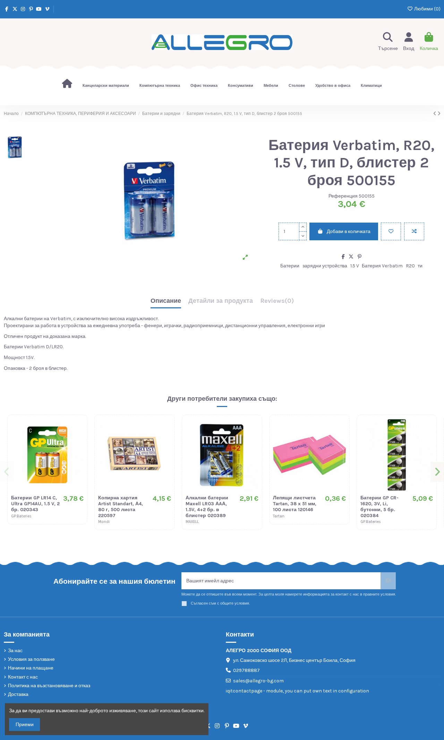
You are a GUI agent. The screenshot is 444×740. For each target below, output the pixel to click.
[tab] (277, 303)
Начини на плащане (30, 668)
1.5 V (354, 266)
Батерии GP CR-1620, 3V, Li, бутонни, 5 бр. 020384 (379, 506)
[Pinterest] (359, 257)
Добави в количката (348, 231)
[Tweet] (351, 257)
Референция (343, 196)
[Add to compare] (414, 231)
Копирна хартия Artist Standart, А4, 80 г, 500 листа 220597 (120, 506)
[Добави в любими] (391, 231)
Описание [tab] (166, 301)
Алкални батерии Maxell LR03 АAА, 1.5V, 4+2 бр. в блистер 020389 (207, 506)
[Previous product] (435, 114)
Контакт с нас (23, 677)
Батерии (289, 266)
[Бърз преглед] (78, 453)
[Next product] (439, 114)
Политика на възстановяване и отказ (49, 686)
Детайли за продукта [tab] (220, 301)
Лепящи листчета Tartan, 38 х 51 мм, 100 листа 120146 (294, 504)
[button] (7, 472)
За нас (15, 651)
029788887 (246, 670)
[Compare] (78, 441)
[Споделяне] (343, 257)
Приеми (25, 724)
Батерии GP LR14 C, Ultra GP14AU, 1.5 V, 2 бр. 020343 (35, 504)
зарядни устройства (324, 266)
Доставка (18, 694)
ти (420, 266)
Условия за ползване (31, 659)
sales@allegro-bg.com (258, 681)
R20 (410, 266)
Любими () (427, 9)
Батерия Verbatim (382, 266)
